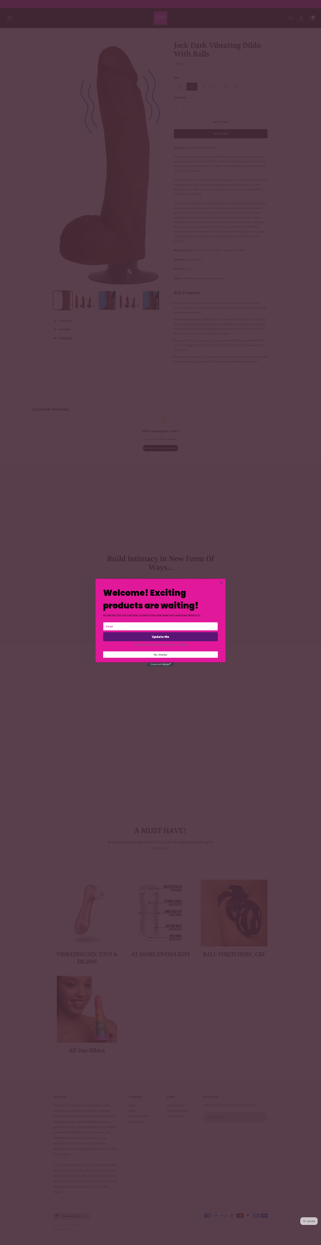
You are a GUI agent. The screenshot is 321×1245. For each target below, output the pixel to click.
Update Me (160, 636)
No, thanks (160, 655)
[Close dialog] (221, 583)
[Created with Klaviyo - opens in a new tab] (160, 664)
